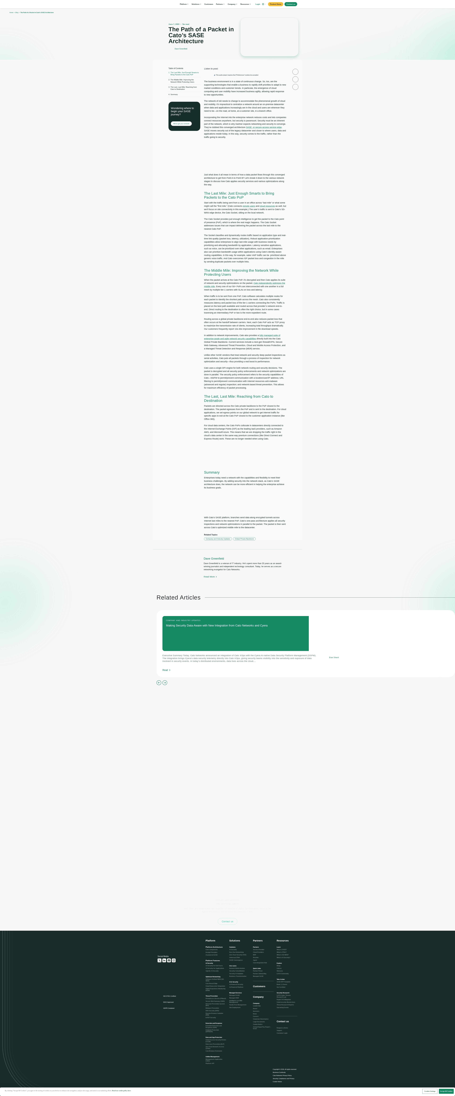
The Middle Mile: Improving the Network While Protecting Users (181, 81)
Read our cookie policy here (121, 1090)
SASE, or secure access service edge (264, 127)
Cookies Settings (429, 1091)
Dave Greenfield (181, 49)
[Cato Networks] (165, 4)
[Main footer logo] (169, 942)
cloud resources (267, 206)
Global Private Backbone (244, 539)
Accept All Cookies (446, 1091)
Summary (173, 94)
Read (165, 670)
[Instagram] (174, 960)
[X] (159, 960)
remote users (249, 206)
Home (11, 12)
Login (257, 4)
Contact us (227, 921)
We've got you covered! (181, 124)
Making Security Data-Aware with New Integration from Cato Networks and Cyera (217, 625)
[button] (264, 4)
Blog (16, 12)
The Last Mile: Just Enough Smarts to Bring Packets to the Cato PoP (183, 74)
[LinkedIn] (164, 960)
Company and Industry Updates (218, 539)
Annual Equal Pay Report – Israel (262, 1027)
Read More (209, 577)
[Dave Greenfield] (227, 567)
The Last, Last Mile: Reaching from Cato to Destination (182, 88)
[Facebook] (169, 960)
